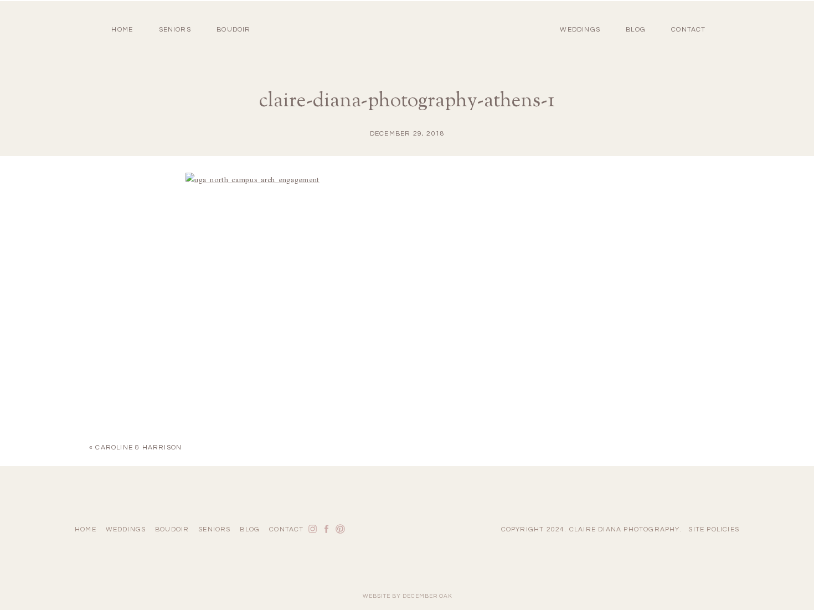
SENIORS (175, 29)
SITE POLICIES (713, 529)
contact (688, 29)
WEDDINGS (580, 29)
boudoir (233, 29)
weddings (126, 529)
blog (636, 29)
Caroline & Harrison (138, 447)
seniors (214, 529)
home (122, 29)
